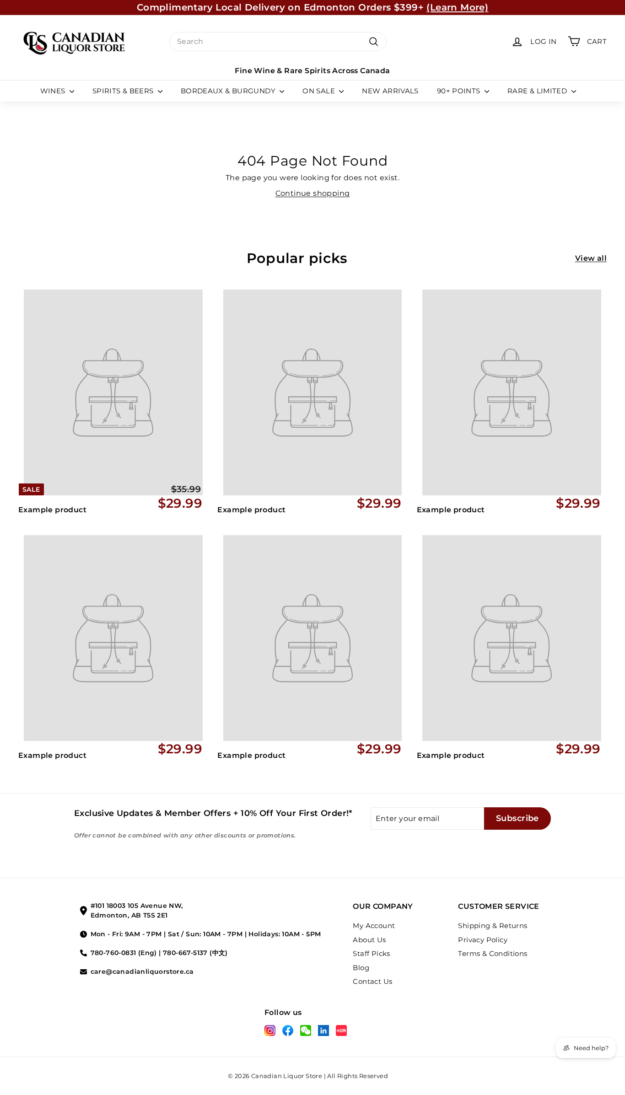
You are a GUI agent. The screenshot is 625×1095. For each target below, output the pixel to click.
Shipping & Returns (492, 925)
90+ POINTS (459, 90)
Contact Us (372, 981)
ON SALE (319, 90)
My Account (374, 925)
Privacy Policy (482, 939)
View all (591, 258)
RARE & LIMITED (538, 90)
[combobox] (278, 41)
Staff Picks (371, 953)
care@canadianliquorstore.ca (142, 971)
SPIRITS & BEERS (124, 90)
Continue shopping (312, 193)
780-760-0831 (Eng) (124, 953)
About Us (369, 939)
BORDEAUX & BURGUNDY (229, 90)
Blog (361, 967)
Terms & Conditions (492, 953)
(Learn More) (457, 7)
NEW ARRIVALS (390, 90)
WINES (53, 90)
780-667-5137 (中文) (195, 953)
